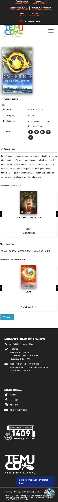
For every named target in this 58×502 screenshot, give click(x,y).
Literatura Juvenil (25, 303)
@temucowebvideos (18, 410)
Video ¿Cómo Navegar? (31, 21)
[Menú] (49, 31)
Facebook (13, 400)
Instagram (13, 405)
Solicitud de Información (41, 8)
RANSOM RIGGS (28, 233)
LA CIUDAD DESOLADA (28, 217)
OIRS (22, 14)
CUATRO (29, 291)
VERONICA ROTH (28, 307)
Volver (8, 317)
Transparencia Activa (18, 8)
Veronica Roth (35, 110)
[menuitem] (22, 2)
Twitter (12, 395)
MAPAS (34, 14)
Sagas (31, 116)
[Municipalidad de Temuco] (24, 31)
